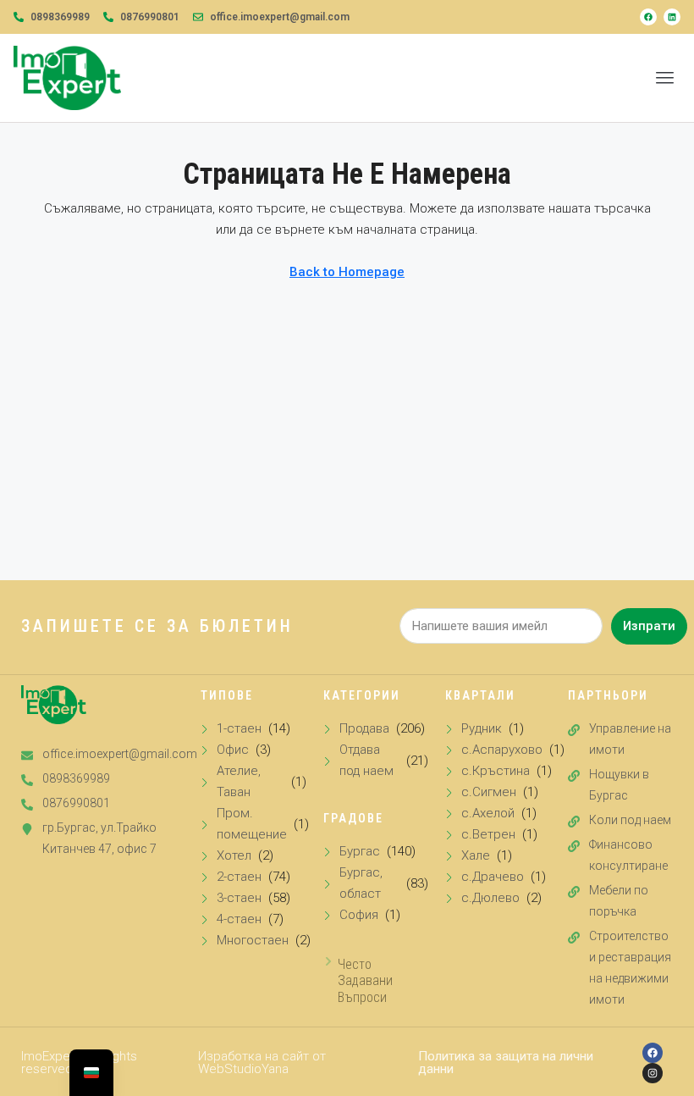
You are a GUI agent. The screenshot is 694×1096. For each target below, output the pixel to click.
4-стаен (239, 919)
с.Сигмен (488, 792)
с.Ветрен (488, 834)
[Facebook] (648, 16)
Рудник (481, 728)
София (358, 914)
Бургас (359, 851)
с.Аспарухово (502, 749)
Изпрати (649, 626)
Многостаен (253, 940)
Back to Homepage (347, 272)
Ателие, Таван (239, 781)
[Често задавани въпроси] (328, 961)
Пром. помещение (252, 823)
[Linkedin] (672, 16)
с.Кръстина (495, 770)
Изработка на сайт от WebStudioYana (262, 1063)
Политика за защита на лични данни (505, 1063)
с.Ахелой (488, 813)
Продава (364, 728)
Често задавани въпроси (365, 980)
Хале (475, 855)
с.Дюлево (490, 897)
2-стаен (239, 876)
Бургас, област (361, 883)
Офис (233, 749)
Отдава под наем (366, 760)
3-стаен (239, 897)
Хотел (234, 855)
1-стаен (239, 728)
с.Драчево (492, 876)
